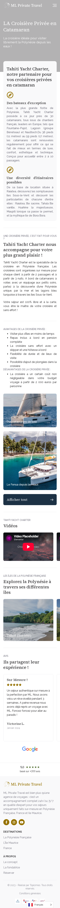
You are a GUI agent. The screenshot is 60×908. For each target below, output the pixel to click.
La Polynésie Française (17, 837)
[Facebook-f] (6, 822)
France (7, 848)
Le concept (10, 862)
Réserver (8, 872)
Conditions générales (30, 893)
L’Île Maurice (10, 842)
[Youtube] (22, 822)
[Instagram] (14, 822)
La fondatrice (11, 867)
